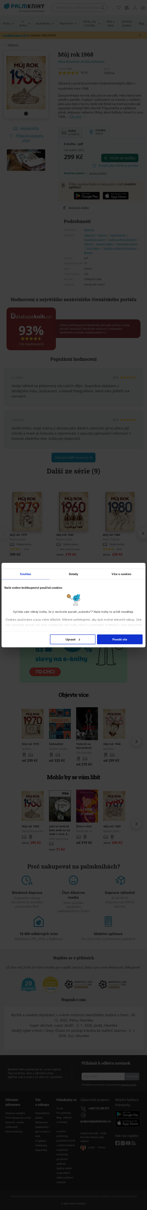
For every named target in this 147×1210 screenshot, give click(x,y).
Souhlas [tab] (25, 573)
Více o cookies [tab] (121, 573)
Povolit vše (119, 639)
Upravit (70, 639)
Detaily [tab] (73, 573)
